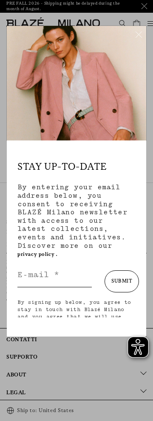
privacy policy (35, 254)
